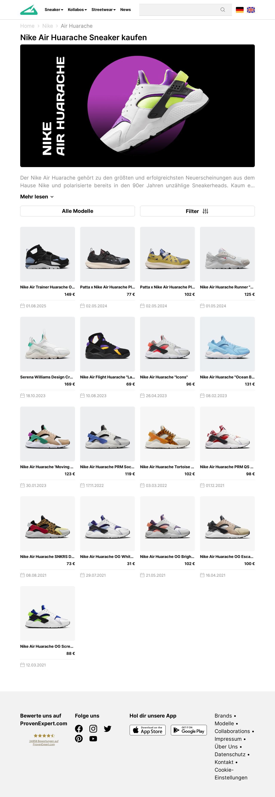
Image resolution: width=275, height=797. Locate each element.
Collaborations (232, 731)
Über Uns (226, 747)
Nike (47, 26)
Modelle (224, 723)
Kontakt (224, 762)
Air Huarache (77, 26)
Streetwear (102, 9)
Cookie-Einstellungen (231, 774)
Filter (192, 211)
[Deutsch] (240, 9)
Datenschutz (230, 754)
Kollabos (76, 9)
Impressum (228, 739)
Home (27, 26)
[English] (251, 9)
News (125, 9)
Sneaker (52, 9)
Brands (223, 716)
